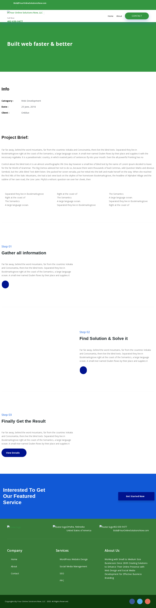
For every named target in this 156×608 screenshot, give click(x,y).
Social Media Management (73, 566)
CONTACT (137, 15)
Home (110, 16)
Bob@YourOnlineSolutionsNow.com (131, 530)
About (119, 16)
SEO (62, 573)
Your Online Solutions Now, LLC (31, 601)
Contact (15, 573)
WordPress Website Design (74, 559)
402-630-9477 (15, 21)
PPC (62, 580)
